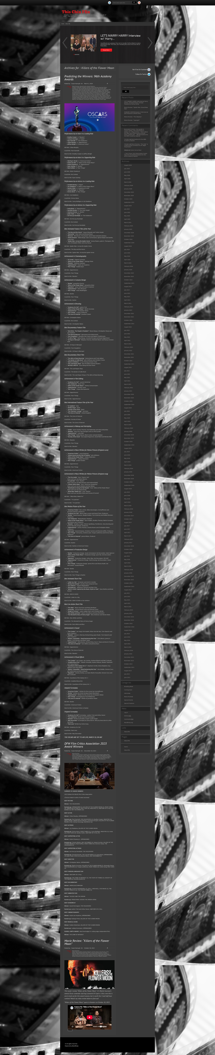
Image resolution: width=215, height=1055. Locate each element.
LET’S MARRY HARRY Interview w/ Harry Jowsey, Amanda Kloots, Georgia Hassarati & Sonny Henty (136, 103)
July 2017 (127, 525)
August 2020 (128, 408)
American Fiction (103, 87)
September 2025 (129, 202)
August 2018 (128, 488)
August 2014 (128, 630)
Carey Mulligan (97, 90)
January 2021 (128, 391)
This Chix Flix (76, 12)
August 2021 (128, 367)
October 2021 (128, 360)
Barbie (90, 88)
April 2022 (127, 340)
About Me (68, 23)
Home (62, 23)
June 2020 (127, 414)
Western (105, 956)
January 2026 (128, 189)
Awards (94, 754)
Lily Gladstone (97, 94)
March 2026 (127, 182)
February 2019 (128, 468)
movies (85, 757)
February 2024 (128, 266)
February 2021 (128, 387)
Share (70, 1030)
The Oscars (86, 99)
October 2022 (128, 320)
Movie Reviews (75, 86)
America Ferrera (94, 87)
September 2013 (129, 667)
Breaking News (128, 686)
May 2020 (127, 418)
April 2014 (127, 643)
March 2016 (127, 566)
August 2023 (128, 286)
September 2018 (129, 485)
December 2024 (129, 232)
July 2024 (127, 249)
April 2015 (127, 603)
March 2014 (127, 647)
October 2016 (128, 549)
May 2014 (127, 640)
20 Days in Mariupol (76, 87)
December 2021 (129, 354)
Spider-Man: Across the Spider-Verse (91, 97)
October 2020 (128, 401)
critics (84, 755)
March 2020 (127, 424)
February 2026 (128, 185)
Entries (127, 716)
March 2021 (127, 384)
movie (81, 757)
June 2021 (127, 374)
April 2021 (127, 381)
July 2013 (127, 674)
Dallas (88, 755)
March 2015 (127, 606)
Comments (128, 719)
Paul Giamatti (95, 95)
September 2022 (129, 323)
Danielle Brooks (100, 91)
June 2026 (127, 172)
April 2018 (127, 502)
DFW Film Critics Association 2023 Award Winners (85, 745)
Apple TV (89, 951)
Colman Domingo (85, 91)
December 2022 (129, 313)
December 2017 (129, 515)
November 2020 (129, 397)
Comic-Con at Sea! (136, 150)
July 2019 (127, 451)
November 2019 (129, 438)
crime (107, 951)
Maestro (103, 94)
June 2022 (127, 333)
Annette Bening (84, 88)
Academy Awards (86, 87)
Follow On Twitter (141, 74)
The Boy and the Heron (99, 98)
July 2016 (127, 556)
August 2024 (128, 246)
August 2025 (128, 205)
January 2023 (128, 310)
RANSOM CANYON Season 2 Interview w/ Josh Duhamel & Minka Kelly (136, 112)
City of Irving (102, 951)
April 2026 (127, 178)
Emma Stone (96, 92)
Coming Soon (128, 690)
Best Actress (101, 88)
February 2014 (128, 650)
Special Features (91, 86)
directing (79, 92)
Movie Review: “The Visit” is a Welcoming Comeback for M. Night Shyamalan (136, 145)
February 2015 (128, 610)
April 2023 (127, 300)
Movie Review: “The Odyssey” (133, 116)
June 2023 (127, 293)
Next (65, 44)
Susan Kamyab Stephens (92, 759)
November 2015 (129, 579)
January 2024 (128, 269)
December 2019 (129, 435)
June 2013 (127, 677)
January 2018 (128, 512)
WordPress (75, 1046)
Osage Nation (100, 955)
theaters (101, 956)
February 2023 (128, 306)
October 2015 (128, 583)
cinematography (76, 91)
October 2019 (128, 441)
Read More (106, 50)
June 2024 (127, 253)
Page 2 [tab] (75, 54)
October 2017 (128, 519)
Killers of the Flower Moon (88, 94)
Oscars (106, 955)
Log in (126, 712)
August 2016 (128, 552)
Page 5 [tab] (78, 54)
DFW (101, 755)
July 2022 (127, 330)
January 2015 (128, 613)
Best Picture (94, 89)
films (86, 756)
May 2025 (127, 215)
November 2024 (129, 236)
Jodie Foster (78, 94)
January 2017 (128, 542)
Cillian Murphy (105, 90)
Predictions (80, 96)
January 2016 (128, 573)
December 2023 (129, 273)
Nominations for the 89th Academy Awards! (136, 135)
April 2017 (127, 532)
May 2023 (127, 296)
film (83, 756)
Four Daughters (103, 92)
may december (75, 757)
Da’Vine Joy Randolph (95, 755)
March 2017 (127, 536)
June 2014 (127, 637)
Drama (74, 953)
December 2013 (129, 657)
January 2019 (128, 472)
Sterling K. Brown (105, 97)
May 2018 (127, 499)
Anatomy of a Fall (76, 88)
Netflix (88, 757)
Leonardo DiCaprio (93, 954)
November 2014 (129, 620)
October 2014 (128, 623)
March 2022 (127, 344)
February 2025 (128, 226)
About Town (75, 951)
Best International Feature (85, 89)
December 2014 (129, 616)
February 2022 (128, 347)
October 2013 (128, 664)
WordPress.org (128, 722)
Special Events (83, 86)
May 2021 (127, 377)
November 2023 (129, 276)
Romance (78, 956)
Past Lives (89, 95)
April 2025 (127, 219)
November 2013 (129, 660)
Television (95, 956)
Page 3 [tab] (76, 54)
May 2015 (127, 600)
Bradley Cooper (90, 90)
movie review (81, 955)
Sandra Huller (79, 97)
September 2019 (129, 445)
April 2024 (127, 259)
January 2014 (128, 654)
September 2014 (129, 627)
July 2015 (127, 593)
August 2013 (128, 670)
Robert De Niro (87, 96)
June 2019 (127, 455)
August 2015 (128, 590)
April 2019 (127, 461)
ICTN (89, 953)
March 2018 (127, 505)
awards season (99, 754)
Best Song (105, 89)
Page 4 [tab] (77, 54)
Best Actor (94, 88)
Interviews (127, 693)
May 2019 (127, 458)
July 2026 (127, 168)
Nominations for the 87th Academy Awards (135, 155)
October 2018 (128, 482)
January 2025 (128, 229)
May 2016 (127, 559)
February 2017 (128, 539)
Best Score (100, 89)
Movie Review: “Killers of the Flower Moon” (86, 942)
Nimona (78, 95)
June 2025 (127, 212)
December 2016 (129, 546)
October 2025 (128, 199)
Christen (126, 139)
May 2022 (127, 337)
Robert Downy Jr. (95, 96)
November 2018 (129, 478)
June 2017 (127, 529)
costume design (92, 91)
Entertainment (79, 953)
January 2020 (128, 431)
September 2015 (129, 586)
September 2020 (129, 404)
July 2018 (127, 492)
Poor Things (102, 95)
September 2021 (129, 364)
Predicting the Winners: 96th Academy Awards (88, 78)
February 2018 (128, 509)
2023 (73, 754)
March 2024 (127, 263)
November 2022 (129, 317)
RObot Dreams (103, 96)
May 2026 (127, 175)
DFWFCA (80, 756)
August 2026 (128, 165)
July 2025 (127, 209)
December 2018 (129, 475)
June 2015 (127, 596)
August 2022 (128, 327)
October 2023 (128, 280)
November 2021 (129, 357)
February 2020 (128, 428)
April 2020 (127, 421)
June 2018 (127, 495)
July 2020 (127, 411)
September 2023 (129, 283)
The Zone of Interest (94, 99)
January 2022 (128, 350)
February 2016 (128, 569)
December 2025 (129, 192)
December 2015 (129, 576)
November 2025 (129, 195)
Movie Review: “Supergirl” (132, 120)
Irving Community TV (99, 953)
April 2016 (127, 563)
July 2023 (127, 290)
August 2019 (128, 448)
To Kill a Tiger (103, 99)
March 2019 (127, 465)
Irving (92, 953)
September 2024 (129, 242)
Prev (150, 44)
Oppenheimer (83, 95)
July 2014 (127, 633)
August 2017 (128, 522)
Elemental (84, 92)
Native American (93, 955)
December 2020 (129, 394)
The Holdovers (80, 99)
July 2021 (127, 370)
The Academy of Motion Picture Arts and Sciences (91, 98)
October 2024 (128, 239)
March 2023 (127, 303)
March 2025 (127, 222)
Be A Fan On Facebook (140, 69)
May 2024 (127, 256)
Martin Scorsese (102, 954)
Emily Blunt (89, 92)
